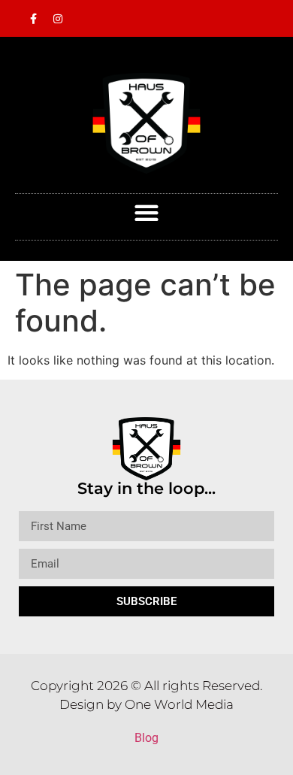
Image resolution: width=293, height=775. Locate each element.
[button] (147, 213)
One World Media (179, 704)
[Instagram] (57, 18)
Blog (146, 738)
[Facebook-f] (33, 18)
